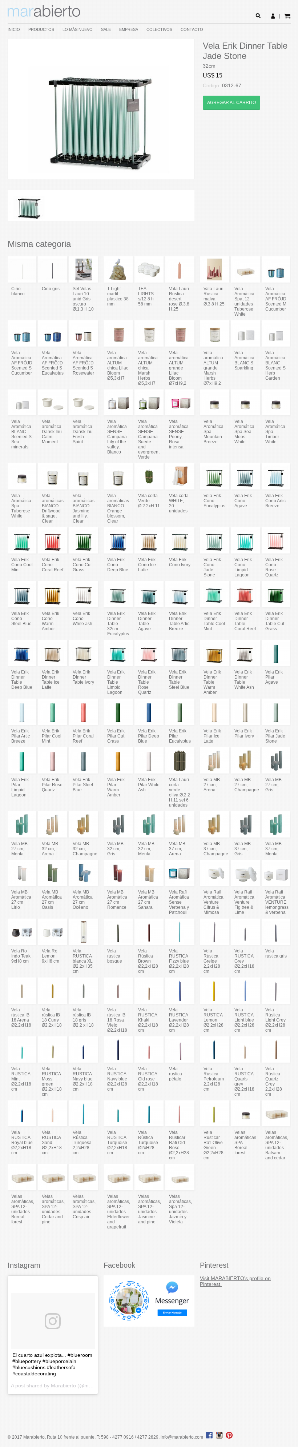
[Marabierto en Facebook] (209, 1437)
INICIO (14, 29)
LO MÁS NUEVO (78, 29)
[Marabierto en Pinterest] (229, 1437)
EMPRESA (128, 29)
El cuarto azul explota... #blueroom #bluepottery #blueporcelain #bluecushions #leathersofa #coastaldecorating (52, 1364)
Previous (19, 109)
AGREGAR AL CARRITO (231, 102)
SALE (106, 29)
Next (183, 109)
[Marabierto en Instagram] (220, 1437)
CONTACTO (192, 29)
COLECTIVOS (159, 29)
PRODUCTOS (41, 29)
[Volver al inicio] (44, 15)
